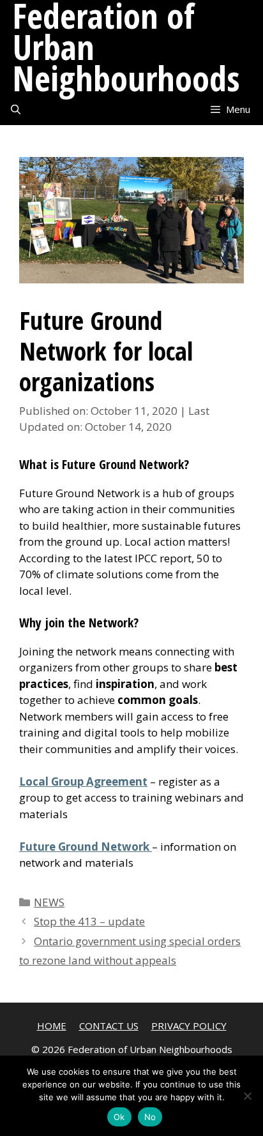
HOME (51, 1025)
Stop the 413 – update (89, 921)
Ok (119, 1117)
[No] (247, 1095)
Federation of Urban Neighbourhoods (126, 47)
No (150, 1117)
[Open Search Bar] (15, 109)
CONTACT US (109, 1025)
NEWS (49, 902)
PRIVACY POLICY (189, 1025)
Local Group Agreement (83, 781)
